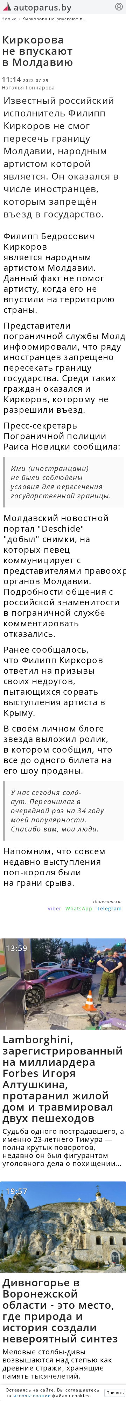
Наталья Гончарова (28, 87)
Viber (55, 908)
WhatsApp (78, 908)
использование (32, 1396)
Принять (115, 1392)
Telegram (109, 908)
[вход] (119, 7)
